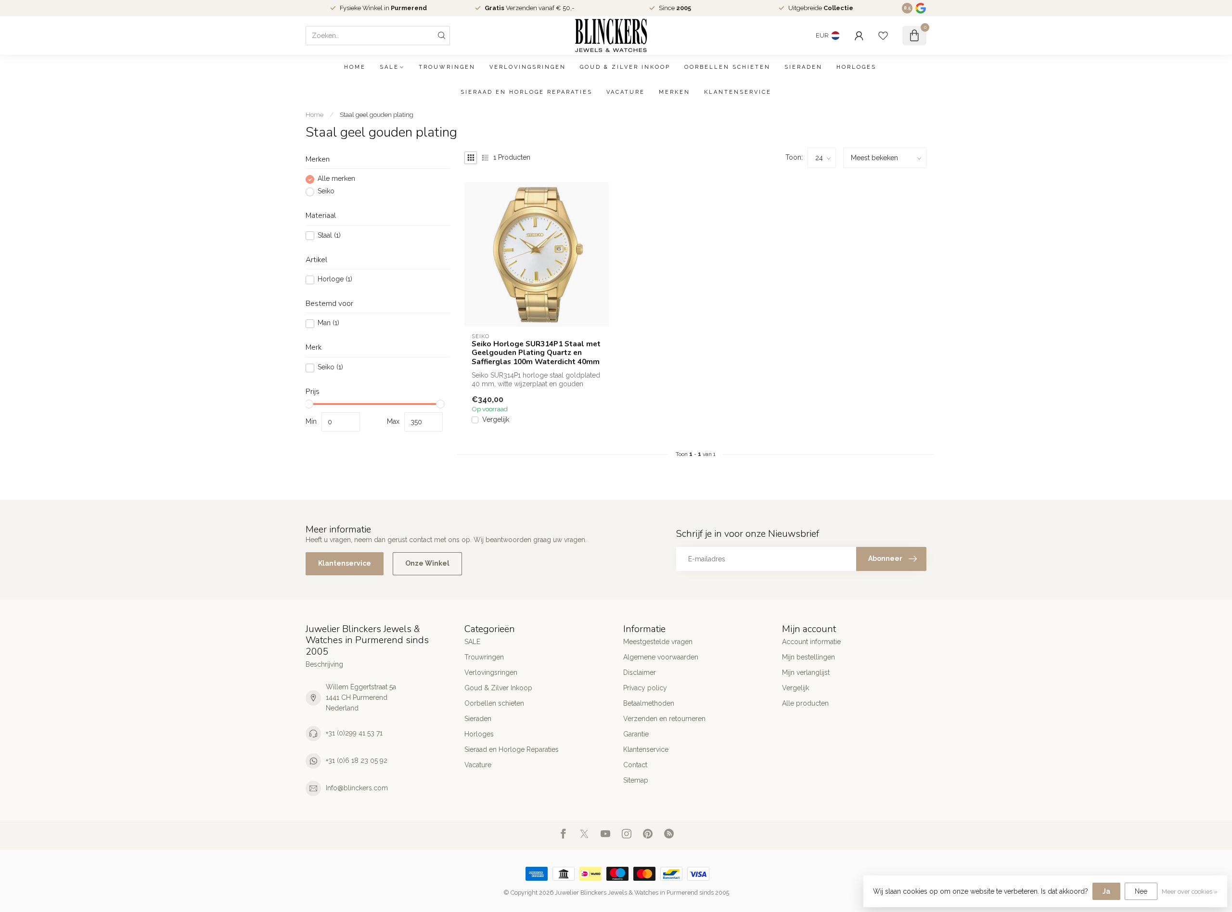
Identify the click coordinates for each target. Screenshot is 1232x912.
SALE (389, 67)
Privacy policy (645, 688)
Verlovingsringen (527, 67)
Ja (1106, 891)
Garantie (636, 734)
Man (328, 323)
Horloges (856, 67)
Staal (329, 235)
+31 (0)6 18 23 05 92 (356, 760)
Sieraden (803, 67)
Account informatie (811, 642)
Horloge (335, 279)
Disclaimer (639, 672)
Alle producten (805, 703)
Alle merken (336, 179)
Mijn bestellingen (808, 657)
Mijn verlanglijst (806, 672)
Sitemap (635, 780)
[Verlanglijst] (883, 35)
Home (355, 67)
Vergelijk (495, 419)
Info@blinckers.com (357, 788)
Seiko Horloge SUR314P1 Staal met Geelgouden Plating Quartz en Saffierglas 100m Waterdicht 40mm (536, 353)
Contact (635, 765)
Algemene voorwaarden (660, 657)
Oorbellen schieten (727, 67)
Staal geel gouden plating (376, 114)
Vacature (625, 92)
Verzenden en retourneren (664, 718)
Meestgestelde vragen (658, 642)
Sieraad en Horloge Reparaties (526, 92)
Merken (674, 92)
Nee (1141, 891)
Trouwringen (447, 67)
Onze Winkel (427, 563)
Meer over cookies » (1190, 891)
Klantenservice (737, 92)
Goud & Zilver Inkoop (625, 67)
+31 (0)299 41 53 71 (354, 733)
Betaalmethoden (648, 703)
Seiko (326, 191)
